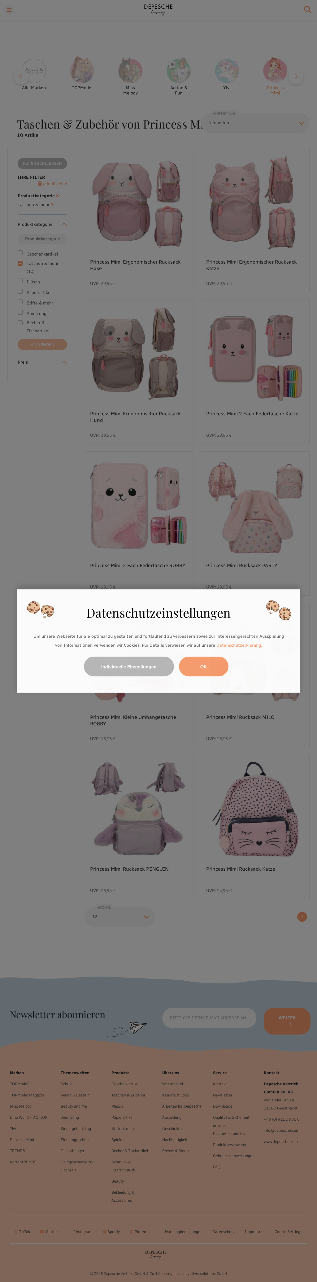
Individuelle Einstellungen (129, 666)
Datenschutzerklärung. (239, 645)
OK (203, 666)
